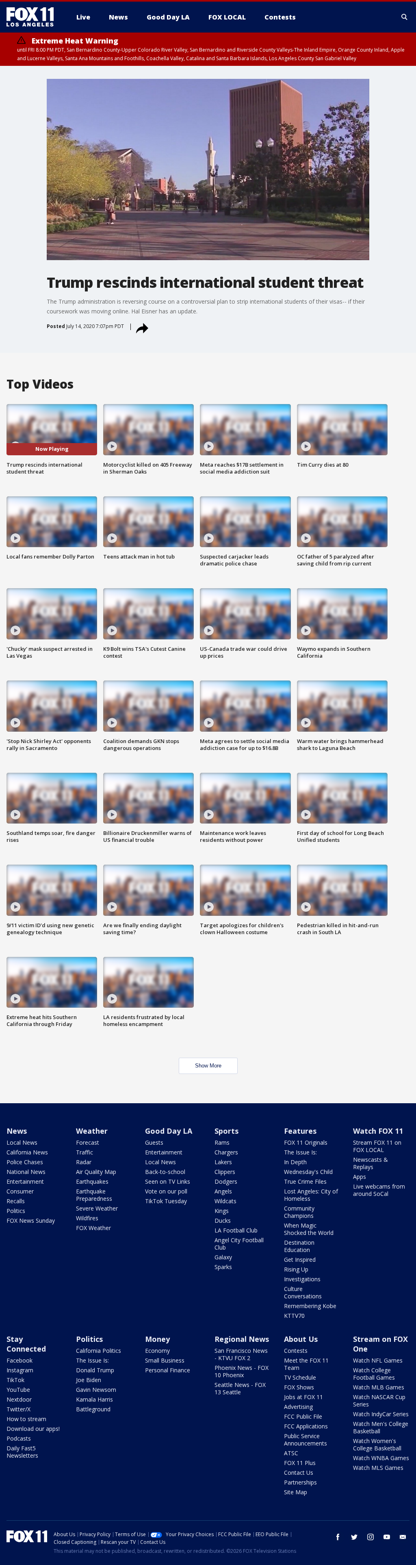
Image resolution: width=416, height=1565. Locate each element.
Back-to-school (165, 1172)
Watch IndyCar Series (381, 1414)
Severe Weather (97, 1208)
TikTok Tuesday (166, 1201)
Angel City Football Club (239, 1243)
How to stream (26, 1419)
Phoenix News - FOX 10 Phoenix (241, 1371)
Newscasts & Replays (370, 1163)
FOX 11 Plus (300, 1463)
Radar (83, 1162)
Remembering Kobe (310, 1306)
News (16, 1131)
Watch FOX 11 (378, 1131)
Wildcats (225, 1201)
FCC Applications (306, 1426)
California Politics (98, 1350)
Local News (21, 1142)
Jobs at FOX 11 (303, 1397)
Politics (15, 1211)
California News (27, 1152)
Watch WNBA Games (381, 1458)
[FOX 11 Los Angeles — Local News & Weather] (33, 17)
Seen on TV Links (167, 1181)
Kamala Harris (94, 1399)
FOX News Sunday (30, 1220)
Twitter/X (18, 1409)
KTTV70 (294, 1315)
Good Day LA (168, 1131)
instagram (370, 1536)
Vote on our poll (166, 1191)
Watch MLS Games (378, 1468)
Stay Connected (26, 1344)
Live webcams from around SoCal (379, 1190)
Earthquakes (92, 1181)
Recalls (15, 1201)
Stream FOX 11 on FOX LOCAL (377, 1146)
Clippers (224, 1172)
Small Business (164, 1360)
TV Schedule (300, 1377)
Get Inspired (300, 1259)
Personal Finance (167, 1370)
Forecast (87, 1142)
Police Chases (24, 1162)
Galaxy (223, 1257)
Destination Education (299, 1246)
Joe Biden (88, 1380)
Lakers (223, 1162)
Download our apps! (33, 1428)
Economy (157, 1350)
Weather (92, 1131)
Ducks (222, 1220)
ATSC (291, 1453)
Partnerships (300, 1482)
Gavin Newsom (96, 1389)
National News (26, 1172)
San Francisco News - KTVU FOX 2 (241, 1354)
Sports (226, 1131)
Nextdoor (19, 1399)
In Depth (295, 1162)
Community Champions (299, 1211)
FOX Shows (299, 1387)
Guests (154, 1142)
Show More (208, 1066)
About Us (301, 1339)
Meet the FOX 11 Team (306, 1364)
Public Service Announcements (305, 1439)
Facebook (19, 1360)
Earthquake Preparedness (94, 1194)
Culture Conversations (303, 1292)
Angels (223, 1191)
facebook (338, 1536)
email (403, 1536)
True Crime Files (305, 1181)
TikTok (15, 1380)
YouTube (18, 1389)
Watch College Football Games (374, 1373)
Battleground (93, 1409)
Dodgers (225, 1181)
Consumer (20, 1191)
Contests (296, 1350)
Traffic (84, 1152)
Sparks (223, 1267)
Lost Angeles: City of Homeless (311, 1194)
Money (157, 1339)
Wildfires (87, 1218)
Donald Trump (95, 1370)
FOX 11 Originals (305, 1142)
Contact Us (298, 1472)
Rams (222, 1142)
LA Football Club (236, 1230)
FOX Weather (93, 1228)
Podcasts (18, 1438)
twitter (354, 1536)
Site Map (295, 1492)
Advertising (298, 1407)
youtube (386, 1536)
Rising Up (296, 1269)
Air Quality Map (96, 1172)
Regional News (241, 1339)
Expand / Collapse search (405, 17)
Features (300, 1131)
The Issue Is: (300, 1152)
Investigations (302, 1279)
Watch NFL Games (378, 1360)
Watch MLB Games (378, 1387)
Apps (359, 1176)
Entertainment (25, 1181)
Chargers (226, 1152)
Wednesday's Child (308, 1172)
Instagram (19, 1370)
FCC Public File (303, 1416)
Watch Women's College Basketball (377, 1444)
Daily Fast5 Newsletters (22, 1451)
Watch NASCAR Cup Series (379, 1400)
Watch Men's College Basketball (380, 1427)
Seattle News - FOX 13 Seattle (240, 1388)
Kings (221, 1211)
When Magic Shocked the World (309, 1229)
